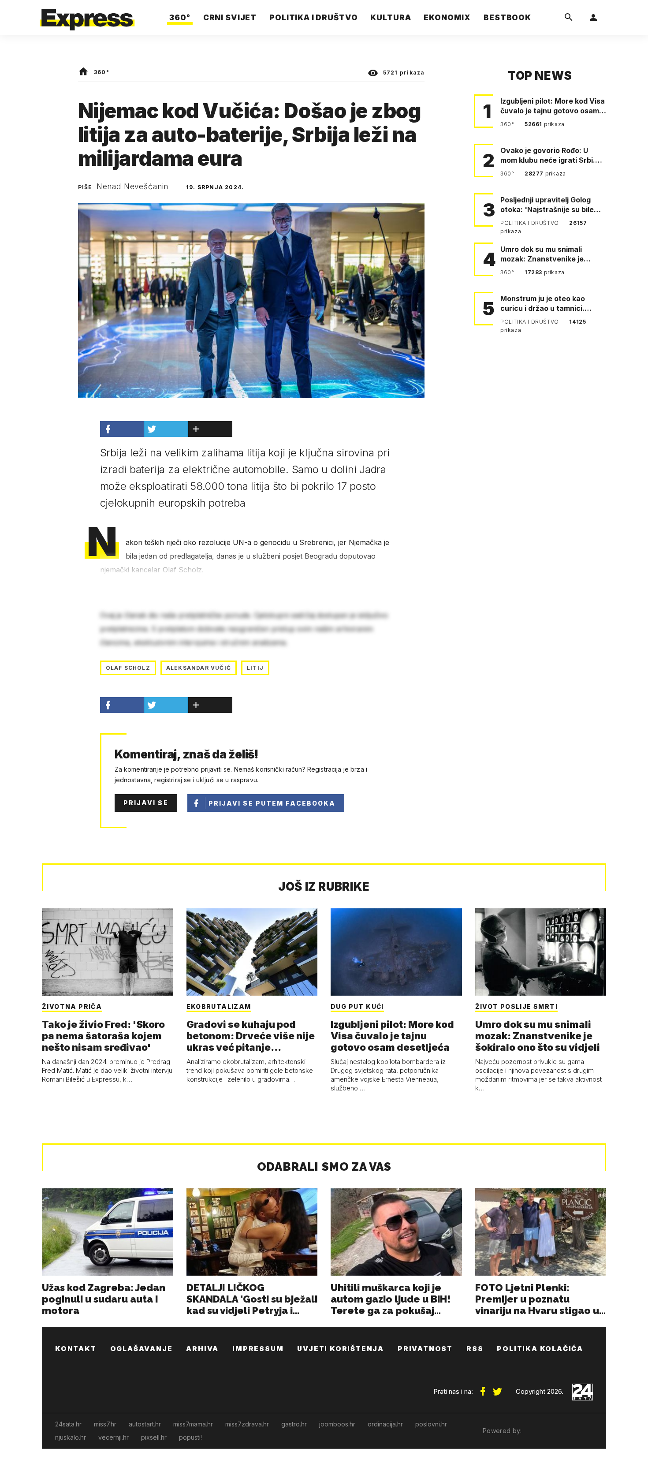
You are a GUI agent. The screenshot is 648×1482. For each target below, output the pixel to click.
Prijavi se (145, 802)
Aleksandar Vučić (198, 667)
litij (255, 667)
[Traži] (568, 17)
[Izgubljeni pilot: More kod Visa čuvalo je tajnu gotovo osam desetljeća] (396, 952)
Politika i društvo (530, 223)
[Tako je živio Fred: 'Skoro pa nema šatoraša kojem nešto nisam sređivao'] (107, 952)
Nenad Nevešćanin (133, 186)
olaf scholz (128, 667)
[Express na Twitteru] (497, 1388)
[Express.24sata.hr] (87, 15)
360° (101, 72)
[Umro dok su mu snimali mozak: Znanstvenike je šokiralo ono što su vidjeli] (541, 952)
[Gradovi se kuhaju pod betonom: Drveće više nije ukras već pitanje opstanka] (252, 952)
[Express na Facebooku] (482, 1388)
